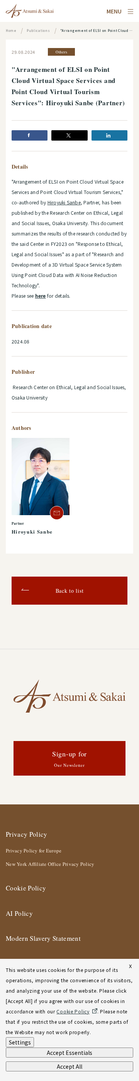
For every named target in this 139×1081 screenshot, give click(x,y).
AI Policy (19, 913)
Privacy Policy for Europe (34, 850)
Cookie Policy (26, 888)
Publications (38, 30)
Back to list (70, 590)
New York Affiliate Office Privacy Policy (50, 863)
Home (11, 30)
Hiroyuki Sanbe (64, 202)
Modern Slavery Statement (43, 938)
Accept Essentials (69, 1052)
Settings (20, 1042)
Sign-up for (69, 758)
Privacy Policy (26, 834)
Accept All (69, 1066)
